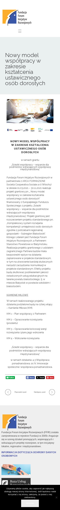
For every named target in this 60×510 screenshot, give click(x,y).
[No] (56, 497)
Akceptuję (30, 503)
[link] (17, 17)
